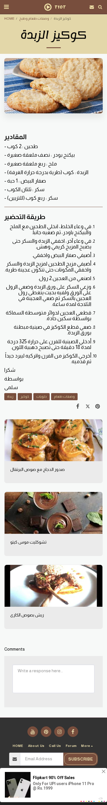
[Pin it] (98, 406)
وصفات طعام (64, 396)
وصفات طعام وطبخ (34, 18)
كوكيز (25, 396)
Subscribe (80, 759)
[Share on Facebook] (78, 406)
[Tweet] (88, 406)
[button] (6, 7)
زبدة (10, 396)
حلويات (41, 396)
